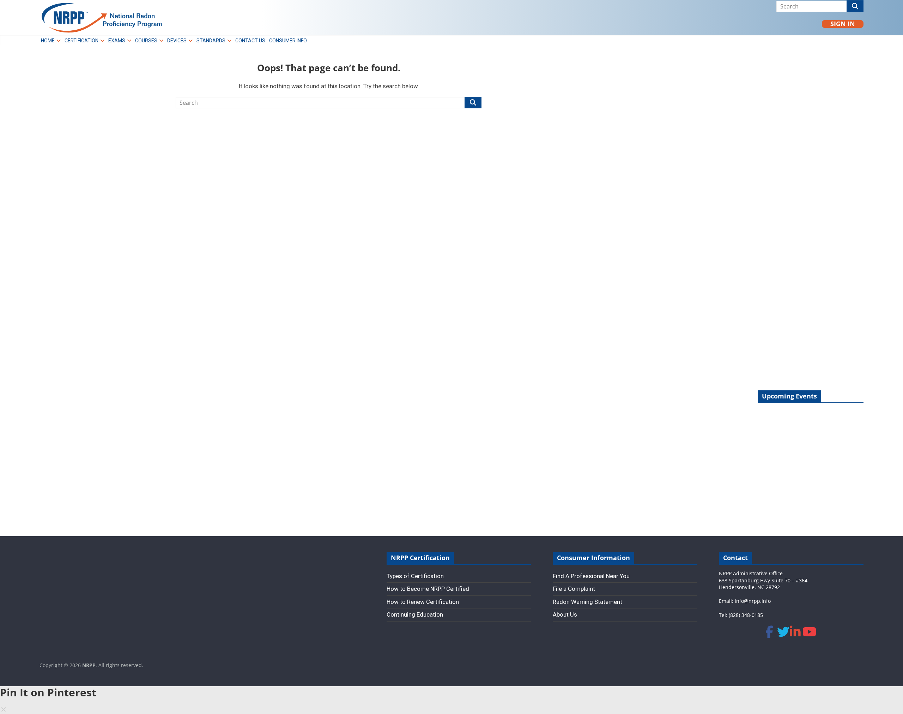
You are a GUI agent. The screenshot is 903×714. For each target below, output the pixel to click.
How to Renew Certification (423, 601)
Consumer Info (288, 40)
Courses (146, 40)
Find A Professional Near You (591, 576)
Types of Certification (415, 576)
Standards (210, 40)
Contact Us (250, 40)
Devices (177, 40)
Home (48, 40)
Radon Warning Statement (587, 601)
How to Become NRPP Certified (428, 588)
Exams (116, 40)
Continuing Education (415, 614)
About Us (565, 614)
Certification (81, 40)
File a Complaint (574, 588)
